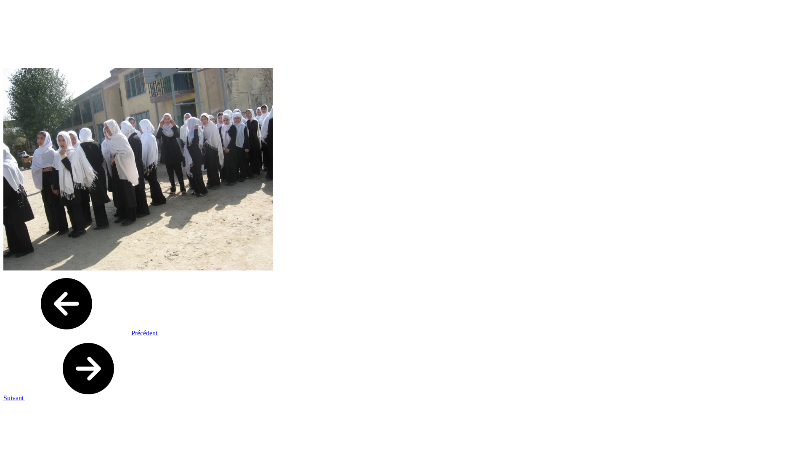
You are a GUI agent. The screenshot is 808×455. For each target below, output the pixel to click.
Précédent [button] (143, 333)
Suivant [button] (14, 397)
